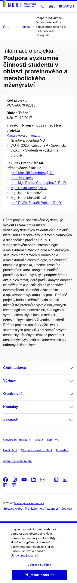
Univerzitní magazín (16, 439)
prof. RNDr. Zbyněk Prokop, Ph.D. (36, 203)
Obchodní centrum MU (36, 450)
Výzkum (9, 381)
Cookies (66, 508)
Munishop (62, 450)
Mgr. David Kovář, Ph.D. (29, 188)
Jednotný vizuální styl (17, 461)
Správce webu (12, 508)
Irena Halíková (22, 178)
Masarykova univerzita (23, 135)
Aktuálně (10, 420)
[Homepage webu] (19, 4)
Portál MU (10, 450)
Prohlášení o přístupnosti (42, 508)
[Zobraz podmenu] (67, 367)
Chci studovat (14, 368)
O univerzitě (12, 394)
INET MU (53, 439)
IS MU (38, 439)
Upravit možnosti (22, 555)
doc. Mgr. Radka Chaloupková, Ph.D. (39, 183)
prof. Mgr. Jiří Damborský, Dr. (32, 173)
